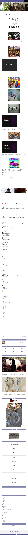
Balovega (14, 448)
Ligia (4, 202)
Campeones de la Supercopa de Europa (14, 462)
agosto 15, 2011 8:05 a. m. (6, 276)
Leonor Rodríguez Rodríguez (7, 236)
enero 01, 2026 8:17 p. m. (6, 308)
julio (3, 514)
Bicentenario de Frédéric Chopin (14, 456)
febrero (4, 518)
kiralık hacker (4, 298)
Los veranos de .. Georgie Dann (7, 509)
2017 (3, 499)
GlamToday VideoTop (6, 247)
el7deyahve (4, 213)
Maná (14, 474)
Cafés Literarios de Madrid (14, 460)
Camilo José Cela (14, 461)
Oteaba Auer (5, 226)
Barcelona (14, 452)
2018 (3, 498)
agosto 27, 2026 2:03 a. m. (6, 319)
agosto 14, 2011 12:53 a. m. (6, 235)
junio (4, 515)
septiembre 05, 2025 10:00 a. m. (7, 302)
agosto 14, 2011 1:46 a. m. (6, 241)
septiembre (4, 506)
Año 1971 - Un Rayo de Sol (6, 510)
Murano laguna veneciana (14, 478)
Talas (4, 317)
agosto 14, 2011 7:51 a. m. (6, 253)
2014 (3, 501)
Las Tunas (14, 470)
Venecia (14, 479)
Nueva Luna (4, 274)
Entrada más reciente (4, 336)
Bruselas (14, 458)
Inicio (14, 336)
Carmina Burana (14, 465)
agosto (4, 507)
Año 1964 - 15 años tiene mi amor (7, 513)
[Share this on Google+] (4, 181)
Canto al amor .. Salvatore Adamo (7, 508)
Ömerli (4, 315)
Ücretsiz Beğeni (5, 306)
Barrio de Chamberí (14, 453)
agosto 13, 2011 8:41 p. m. (6, 230)
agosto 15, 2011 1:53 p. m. (6, 282)
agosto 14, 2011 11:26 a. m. (6, 259)
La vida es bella (14, 469)
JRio (3, 207)
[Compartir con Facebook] (9, 181)
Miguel (4, 261)
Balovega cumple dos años (14, 449)
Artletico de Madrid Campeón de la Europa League (14, 444)
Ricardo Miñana (5, 255)
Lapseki (4, 311)
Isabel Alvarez (5, 242)
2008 (3, 521)
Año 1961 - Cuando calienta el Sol (7, 512)
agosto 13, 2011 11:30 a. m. (6, 211)
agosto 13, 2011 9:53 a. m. (6, 205)
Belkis (4, 231)
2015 (3, 500)
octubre (4, 505)
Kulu (3, 313)
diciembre (4, 504)
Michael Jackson (14, 477)
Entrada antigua (24, 336)
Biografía (14, 457)
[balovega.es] (14, 401)
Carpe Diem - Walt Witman (14, 466)
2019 (3, 497)
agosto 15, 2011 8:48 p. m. (6, 288)
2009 (3, 520)
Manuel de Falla (14, 473)
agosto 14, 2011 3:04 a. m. (6, 246)
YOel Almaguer (14, 483)
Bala (3, 316)
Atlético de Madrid (14, 445)
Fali (3, 222)
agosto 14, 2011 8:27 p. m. (6, 265)
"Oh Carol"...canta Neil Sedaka (6, 511)
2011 (3, 503)
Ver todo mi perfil (16, 343)
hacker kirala (4, 301)
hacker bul (4, 300)
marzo (4, 517)
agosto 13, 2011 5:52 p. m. (6, 220)
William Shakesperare (14, 482)
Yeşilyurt (4, 312)
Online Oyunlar (5, 307)
